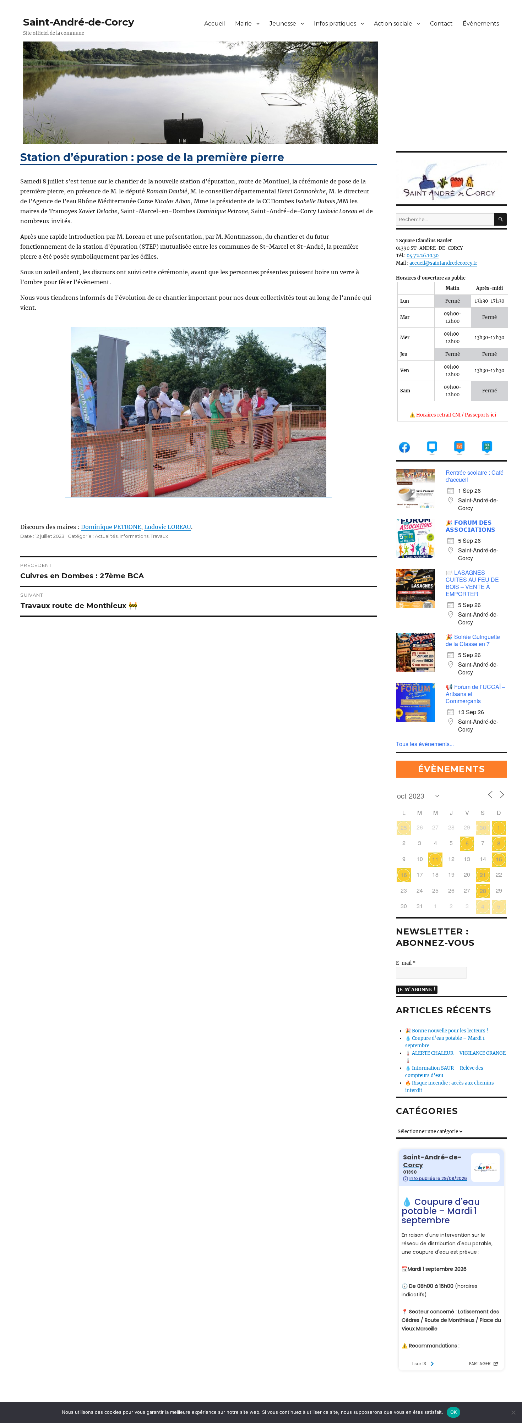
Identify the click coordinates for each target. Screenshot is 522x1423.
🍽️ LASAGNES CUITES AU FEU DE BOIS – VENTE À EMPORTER (472, 583)
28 (483, 891)
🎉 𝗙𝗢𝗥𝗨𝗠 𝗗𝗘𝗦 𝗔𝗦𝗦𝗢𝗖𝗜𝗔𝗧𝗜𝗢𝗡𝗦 (470, 526)
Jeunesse (283, 23)
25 (404, 827)
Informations (134, 536)
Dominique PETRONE (111, 526)
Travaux (159, 536)
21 (483, 875)
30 (483, 827)
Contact (441, 23)
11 (435, 859)
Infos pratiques (335, 23)
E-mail (405, 963)
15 (499, 859)
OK (453, 1412)
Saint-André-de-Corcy (78, 22)
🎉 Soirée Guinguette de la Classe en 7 (473, 640)
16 (404, 875)
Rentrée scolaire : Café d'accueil (475, 476)
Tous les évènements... (425, 744)
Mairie (243, 23)
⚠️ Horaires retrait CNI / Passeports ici (452, 415)
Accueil (214, 23)
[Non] (513, 1412)
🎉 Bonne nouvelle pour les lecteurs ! (446, 1031)
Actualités (106, 536)
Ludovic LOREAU (167, 526)
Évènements (481, 23)
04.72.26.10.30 (423, 256)
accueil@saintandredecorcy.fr (443, 263)
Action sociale (393, 23)
